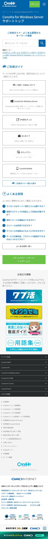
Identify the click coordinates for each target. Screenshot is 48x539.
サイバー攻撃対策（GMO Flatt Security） (14, 505)
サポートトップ (6, 12)
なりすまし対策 (35, 505)
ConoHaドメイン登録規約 (12, 405)
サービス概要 (7, 457)
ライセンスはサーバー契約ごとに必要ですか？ (25, 206)
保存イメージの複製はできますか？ (21, 220)
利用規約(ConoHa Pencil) (11, 424)
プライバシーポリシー (10, 446)
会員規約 (6, 402)
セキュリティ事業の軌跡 (9, 508)
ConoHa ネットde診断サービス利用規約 (16, 416)
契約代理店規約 (8, 428)
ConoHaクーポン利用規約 (12, 413)
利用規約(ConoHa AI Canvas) (13, 420)
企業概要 (6, 453)
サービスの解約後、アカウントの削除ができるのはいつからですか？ (25, 238)
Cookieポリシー (8, 450)
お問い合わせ (7, 442)
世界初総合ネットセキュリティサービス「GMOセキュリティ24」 (22, 490)
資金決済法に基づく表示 (11, 435)
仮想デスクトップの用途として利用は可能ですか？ (25, 213)
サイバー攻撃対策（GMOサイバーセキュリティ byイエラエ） (20, 502)
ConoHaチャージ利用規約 (12, 409)
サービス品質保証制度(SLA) (12, 439)
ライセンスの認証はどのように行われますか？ (25, 231)
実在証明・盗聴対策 (7, 499)
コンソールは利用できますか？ (19, 225)
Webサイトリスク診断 (24, 493)
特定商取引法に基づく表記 (12, 431)
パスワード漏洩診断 (7, 493)
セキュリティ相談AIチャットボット (12, 496)
